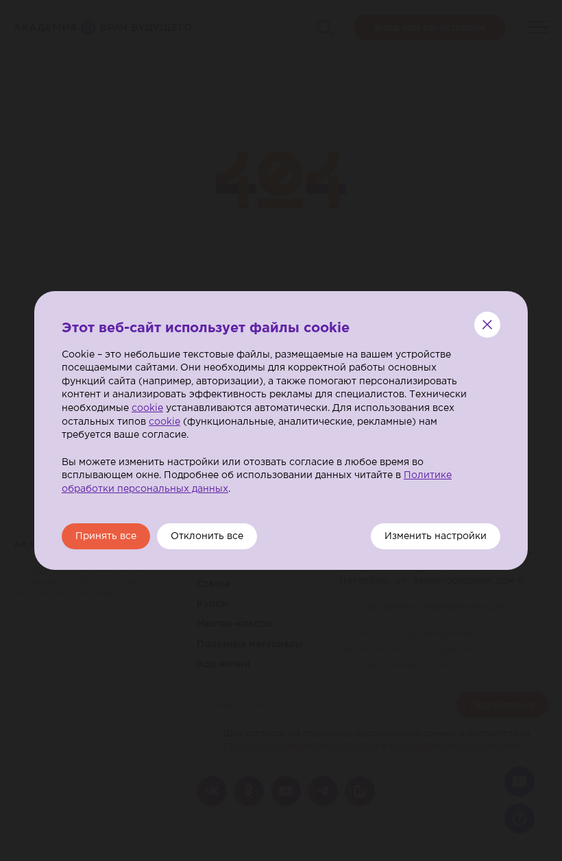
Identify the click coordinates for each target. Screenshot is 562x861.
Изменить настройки (435, 536)
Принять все (105, 536)
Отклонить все (207, 536)
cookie (147, 408)
